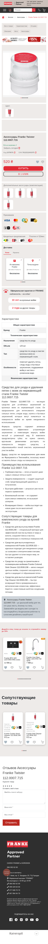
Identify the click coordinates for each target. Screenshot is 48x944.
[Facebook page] (11, 919)
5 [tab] (26, 98)
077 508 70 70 (14, 890)
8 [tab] (26, 679)
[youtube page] (32, 919)
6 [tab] (27, 98)
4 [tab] (25, 98)
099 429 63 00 (14, 887)
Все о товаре (8, 26)
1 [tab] (21, 98)
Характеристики (21, 26)
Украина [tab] (16, 252)
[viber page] (26, 919)
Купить (23, 168)
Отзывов (33, 26)
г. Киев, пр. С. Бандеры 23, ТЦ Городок (24, 875)
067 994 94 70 (14, 893)
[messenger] (37, 919)
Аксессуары (25, 31)
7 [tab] (25, 679)
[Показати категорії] (36, 933)
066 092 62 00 (12, 867)
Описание (7, 31)
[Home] (8, 3)
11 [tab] (30, 679)
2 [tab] (22, 98)
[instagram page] (21, 919)
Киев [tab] (7, 252)
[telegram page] (16, 919)
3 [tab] (23, 98)
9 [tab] (28, 679)
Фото (16, 31)
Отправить (11, 822)
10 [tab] (29, 679)
